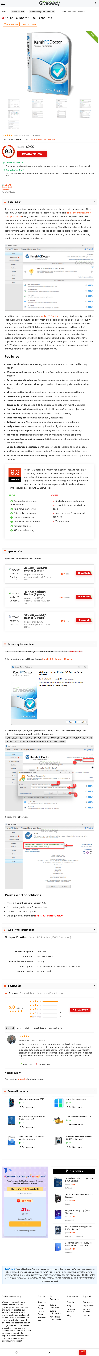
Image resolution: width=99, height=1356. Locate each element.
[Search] (95, 3)
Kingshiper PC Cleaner (76, 1099)
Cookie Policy (41, 1312)
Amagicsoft (69, 1220)
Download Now (32, 153)
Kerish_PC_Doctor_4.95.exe (57, 659)
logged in (22, 1079)
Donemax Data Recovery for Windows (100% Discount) (78, 1244)
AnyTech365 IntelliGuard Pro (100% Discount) (32, 1118)
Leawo (67, 1204)
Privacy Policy (41, 1306)
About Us (42, 1302)
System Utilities (18, 11)
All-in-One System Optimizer (42, 11)
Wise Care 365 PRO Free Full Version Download (31, 1138)
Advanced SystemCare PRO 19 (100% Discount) (79, 1138)
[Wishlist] (16, 1352)
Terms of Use (42, 1318)
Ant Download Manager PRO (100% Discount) (78, 1228)
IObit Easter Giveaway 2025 (79, 1116)
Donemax (68, 1252)
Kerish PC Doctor (8, 192)
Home (4, 11)
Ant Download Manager (74, 1236)
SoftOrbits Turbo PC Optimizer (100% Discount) (79, 1179)
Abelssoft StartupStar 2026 (31, 1099)
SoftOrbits (68, 1188)
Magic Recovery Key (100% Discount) (77, 1211)
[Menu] (3, 3)
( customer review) (22, 135)
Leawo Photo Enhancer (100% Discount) (79, 1195)
